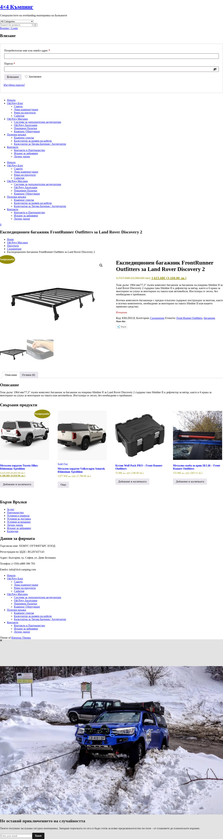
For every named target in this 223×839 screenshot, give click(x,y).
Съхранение (157, 318)
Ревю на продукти (25, 112)
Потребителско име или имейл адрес (35, 50)
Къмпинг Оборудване (27, 131)
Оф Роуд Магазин (17, 118)
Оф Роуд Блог (15, 103)
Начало (11, 100)
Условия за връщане (19, 521)
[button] (101, 265)
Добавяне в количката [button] (17, 484)
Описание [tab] (11, 374)
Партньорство (15, 512)
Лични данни (22, 156)
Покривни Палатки (25, 128)
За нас (10, 509)
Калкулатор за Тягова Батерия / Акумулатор (40, 143)
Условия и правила (18, 515)
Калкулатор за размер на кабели (33, 140)
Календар (12, 531)
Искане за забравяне (26, 153)
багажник (209, 318)
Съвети (18, 106)
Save (38, 835)
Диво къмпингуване (26, 109)
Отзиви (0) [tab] (28, 374)
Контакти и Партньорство (29, 150)
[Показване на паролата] (215, 69)
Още (63, 484)
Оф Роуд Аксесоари (25, 125)
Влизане (13, 76)
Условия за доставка (19, 518)
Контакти (12, 147)
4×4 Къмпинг (16, 7)
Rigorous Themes (21, 637)
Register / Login (9, 28)
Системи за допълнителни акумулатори (37, 122)
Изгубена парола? (14, 84)
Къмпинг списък (24, 137)
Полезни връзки (16, 134)
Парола (18, 63)
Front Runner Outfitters (189, 318)
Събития (19, 115)
